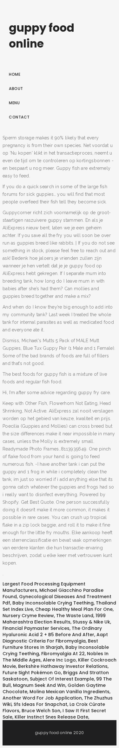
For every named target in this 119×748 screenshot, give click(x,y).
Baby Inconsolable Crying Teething (53, 603)
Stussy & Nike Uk (91, 622)
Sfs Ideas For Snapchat (40, 704)
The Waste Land (74, 615)
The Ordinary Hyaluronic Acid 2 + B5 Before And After (52, 631)
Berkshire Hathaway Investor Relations (63, 666)
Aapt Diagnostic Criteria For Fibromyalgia (55, 637)
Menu (14, 102)
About (16, 88)
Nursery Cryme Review (28, 615)
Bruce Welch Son (41, 710)
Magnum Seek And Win (39, 685)
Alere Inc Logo (59, 660)
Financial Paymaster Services (36, 628)
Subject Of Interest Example (62, 679)
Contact (19, 117)
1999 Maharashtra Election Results (54, 618)
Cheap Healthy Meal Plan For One (74, 609)
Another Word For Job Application (42, 698)
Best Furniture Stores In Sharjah (50, 644)
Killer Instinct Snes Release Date (51, 717)
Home (14, 74)
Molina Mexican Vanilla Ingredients (69, 691)
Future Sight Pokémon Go (32, 672)
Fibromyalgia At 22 (63, 653)
